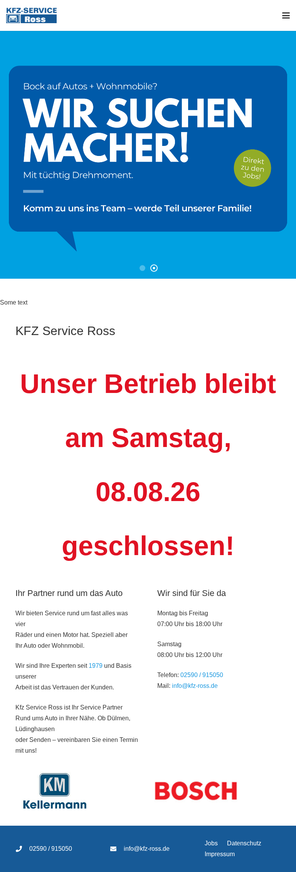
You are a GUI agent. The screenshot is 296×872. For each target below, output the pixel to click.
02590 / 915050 (201, 675)
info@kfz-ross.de (195, 685)
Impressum (220, 854)
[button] (286, 15)
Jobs (211, 843)
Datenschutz (244, 843)
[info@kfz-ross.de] (117, 849)
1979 (96, 665)
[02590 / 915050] (22, 849)
